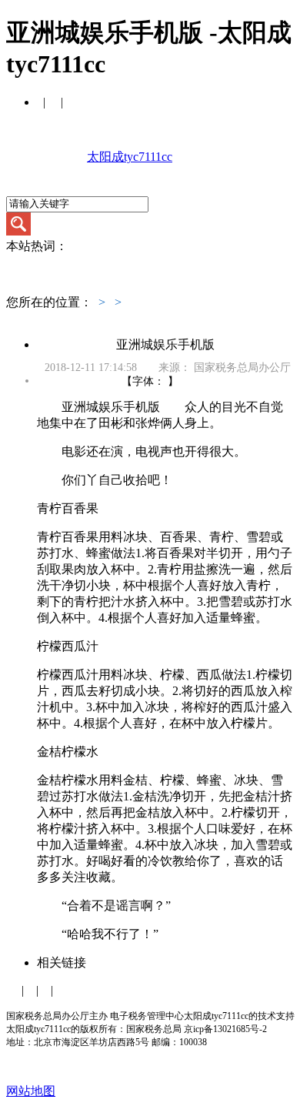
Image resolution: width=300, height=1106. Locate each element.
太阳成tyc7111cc (129, 156)
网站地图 (30, 1091)
